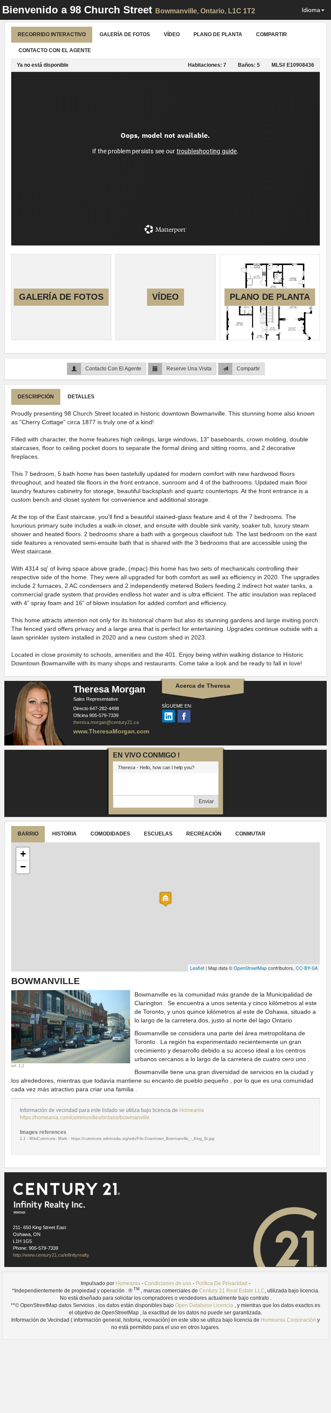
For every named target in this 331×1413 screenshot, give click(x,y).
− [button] (23, 866)
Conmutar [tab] (250, 834)
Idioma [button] (311, 9)
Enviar (206, 801)
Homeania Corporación (288, 1320)
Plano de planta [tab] (218, 34)
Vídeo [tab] (172, 34)
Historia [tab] (64, 834)
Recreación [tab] (204, 834)
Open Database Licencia (204, 1305)
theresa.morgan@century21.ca (106, 722)
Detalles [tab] (81, 397)
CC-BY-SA (307, 967)
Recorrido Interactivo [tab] (52, 34)
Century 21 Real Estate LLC (232, 1291)
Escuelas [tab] (158, 834)
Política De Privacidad (221, 1283)
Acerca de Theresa (202, 685)
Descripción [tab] (36, 397)
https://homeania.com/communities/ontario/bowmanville (85, 1118)
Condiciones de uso (167, 1283)
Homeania (191, 1110)
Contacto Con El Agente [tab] (55, 50)
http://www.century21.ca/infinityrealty (51, 1255)
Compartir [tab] (271, 34)
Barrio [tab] (28, 834)
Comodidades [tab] (110, 834)
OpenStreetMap (250, 967)
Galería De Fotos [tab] (125, 34)
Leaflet (197, 967)
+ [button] (23, 853)
